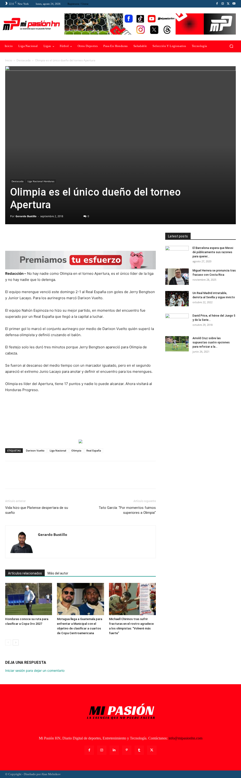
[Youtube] (234, 4)
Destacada (23, 60)
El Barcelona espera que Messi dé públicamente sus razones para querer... (213, 252)
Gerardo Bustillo (26, 216)
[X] (228, 4)
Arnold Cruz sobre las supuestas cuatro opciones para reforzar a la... (211, 342)
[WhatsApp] (42, 237)
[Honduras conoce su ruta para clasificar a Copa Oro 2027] (28, 599)
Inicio (8, 60)
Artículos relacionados (25, 573)
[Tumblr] (139, 750)
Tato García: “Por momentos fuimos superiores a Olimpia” (127, 510)
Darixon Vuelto (35, 450)
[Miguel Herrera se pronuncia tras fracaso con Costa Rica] (177, 276)
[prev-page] (8, 642)
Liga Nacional (58, 450)
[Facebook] (217, 4)
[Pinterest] (31, 237)
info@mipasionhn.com (185, 738)
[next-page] (16, 642)
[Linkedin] (114, 750)
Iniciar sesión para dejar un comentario (34, 670)
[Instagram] (222, 4)
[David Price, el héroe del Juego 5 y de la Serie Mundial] (177, 322)
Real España (93, 450)
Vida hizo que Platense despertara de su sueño (36, 510)
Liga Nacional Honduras (41, 181)
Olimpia (76, 450)
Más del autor (58, 573)
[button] (231, 46)
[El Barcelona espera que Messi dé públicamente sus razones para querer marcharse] (177, 254)
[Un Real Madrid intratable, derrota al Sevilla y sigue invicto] (177, 298)
